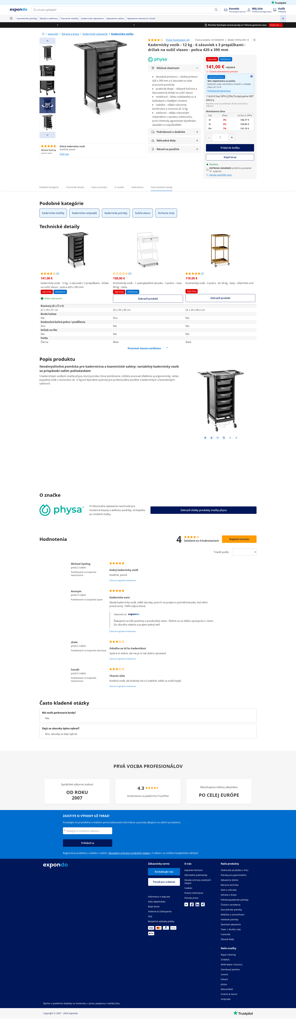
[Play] (205, 438)
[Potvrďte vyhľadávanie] (216, 9)
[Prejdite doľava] (38, 25)
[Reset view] (224, 438)
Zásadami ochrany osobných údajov (129, 853)
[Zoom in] (211, 438)
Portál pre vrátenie (164, 882)
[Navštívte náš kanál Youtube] (186, 905)
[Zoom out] (218, 438)
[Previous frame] (230, 438)
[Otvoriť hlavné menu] (11, 18)
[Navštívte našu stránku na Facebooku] (192, 905)
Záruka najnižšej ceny (220, 174)
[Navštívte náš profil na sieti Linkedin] (197, 905)
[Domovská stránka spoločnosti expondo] (43, 34)
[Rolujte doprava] (258, 25)
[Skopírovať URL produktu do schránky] (254, 40)
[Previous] (47, 41)
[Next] (47, 135)
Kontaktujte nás (164, 871)
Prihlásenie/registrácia (219, 90)
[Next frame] (236, 438)
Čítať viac (64, 154)
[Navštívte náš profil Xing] (203, 905)
